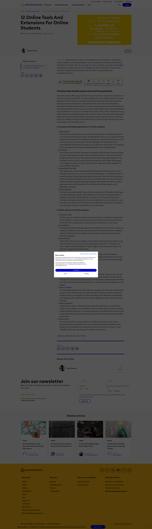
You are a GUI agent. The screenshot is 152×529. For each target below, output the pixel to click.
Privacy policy (84, 254)
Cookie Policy (93, 254)
